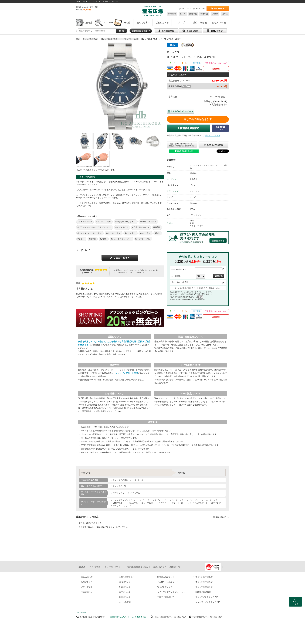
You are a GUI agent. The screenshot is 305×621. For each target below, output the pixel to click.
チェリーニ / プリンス (122, 506)
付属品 (170, 223)
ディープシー (194, 500)
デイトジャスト (178, 503)
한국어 (183, 14)
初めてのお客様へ (126, 577)
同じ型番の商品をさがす (198, 119)
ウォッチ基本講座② (204, 582)
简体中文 (204, 14)
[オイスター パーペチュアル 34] (84, 141)
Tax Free (186, 86)
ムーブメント (172, 179)
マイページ (186, 8)
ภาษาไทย (172, 14)
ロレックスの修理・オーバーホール (128, 480)
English (215, 14)
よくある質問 (125, 602)
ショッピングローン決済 (126, 373)
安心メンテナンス (165, 587)
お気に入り (200, 8)
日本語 (225, 14)
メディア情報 (86, 587)
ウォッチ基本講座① (204, 577)
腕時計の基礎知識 (203, 592)
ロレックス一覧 (119, 486)
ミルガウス (133, 503)
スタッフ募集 (95, 567)
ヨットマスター (148, 503)
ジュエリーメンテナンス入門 (207, 602)
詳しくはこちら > (212, 135)
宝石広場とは (86, 592)
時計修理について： (201, 617)
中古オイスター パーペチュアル (126, 493)
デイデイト (163, 503)
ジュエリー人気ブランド (167, 582)
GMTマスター (119, 503)
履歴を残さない (222, 517)
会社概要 (81, 567)
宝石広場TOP (86, 577)
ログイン (133, 272)
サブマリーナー (161, 500)
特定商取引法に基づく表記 (137, 567)
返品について (125, 592)
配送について (125, 587)
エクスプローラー (143, 500)
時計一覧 (181, 473)
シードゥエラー (178, 500)
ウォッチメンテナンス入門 (206, 597)
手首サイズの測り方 (165, 597)
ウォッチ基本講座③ (204, 587)
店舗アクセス (86, 582)
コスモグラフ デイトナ (122, 500)
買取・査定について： (164, 617)
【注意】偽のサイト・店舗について (166, 567)
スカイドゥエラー (211, 500)
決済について (125, 582)
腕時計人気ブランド (165, 577)
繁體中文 (193, 14)
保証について (125, 597)
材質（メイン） (173, 191)
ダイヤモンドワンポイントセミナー (172, 592)
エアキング (216, 503)
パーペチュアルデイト (198, 503)
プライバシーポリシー (113, 567)
